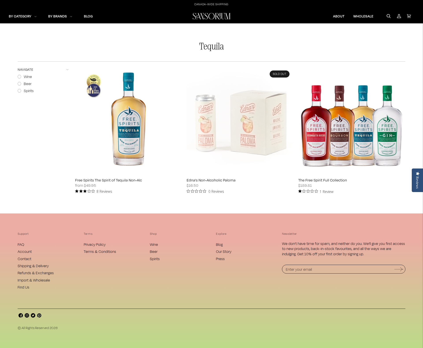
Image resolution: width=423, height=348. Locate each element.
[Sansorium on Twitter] (33, 316)
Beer (154, 251)
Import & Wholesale (34, 280)
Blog (219, 244)
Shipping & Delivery (33, 265)
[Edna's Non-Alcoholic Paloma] (240, 119)
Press (220, 258)
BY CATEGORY (20, 16)
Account (25, 251)
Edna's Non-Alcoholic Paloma (211, 180)
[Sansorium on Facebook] (21, 316)
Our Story (223, 251)
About (339, 16)
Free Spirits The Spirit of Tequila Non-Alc (108, 180)
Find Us (23, 287)
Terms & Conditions (100, 251)
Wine (154, 244)
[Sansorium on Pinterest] (39, 316)
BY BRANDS (57, 16)
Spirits (155, 258)
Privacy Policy (95, 244)
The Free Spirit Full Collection (322, 180)
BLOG (88, 16)
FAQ (21, 244)
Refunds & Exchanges (36, 272)
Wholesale (363, 16)
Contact (24, 258)
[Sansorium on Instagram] (27, 316)
